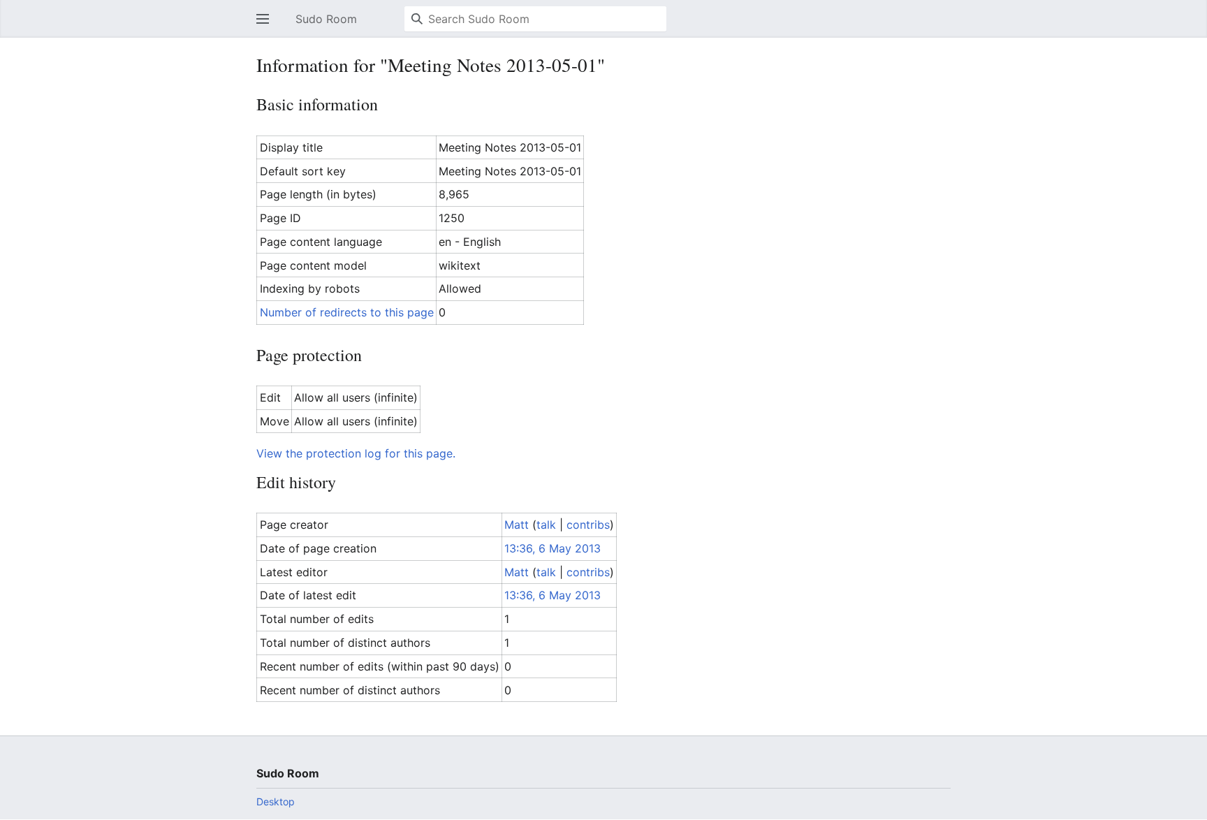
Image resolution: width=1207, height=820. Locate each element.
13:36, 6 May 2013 (552, 548)
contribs (588, 525)
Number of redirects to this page (347, 312)
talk (546, 525)
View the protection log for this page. (355, 453)
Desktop (275, 801)
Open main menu (267, 26)
